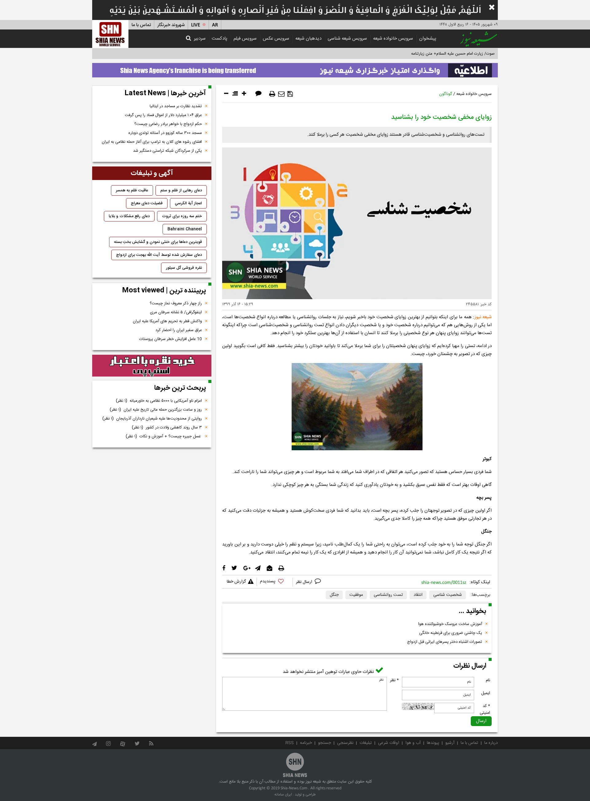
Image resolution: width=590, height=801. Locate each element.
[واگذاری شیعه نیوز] (295, 68)
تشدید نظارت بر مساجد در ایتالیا (176, 106)
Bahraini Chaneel (184, 229)
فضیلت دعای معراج (147, 203)
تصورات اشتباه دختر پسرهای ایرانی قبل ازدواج (444, 642)
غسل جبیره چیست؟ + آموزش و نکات (164, 436)
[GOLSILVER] (151, 365)
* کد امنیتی (485, 709)
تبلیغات (366, 743)
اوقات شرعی (388, 743)
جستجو (324, 743)
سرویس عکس (276, 38)
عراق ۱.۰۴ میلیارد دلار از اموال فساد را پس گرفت (163, 115)
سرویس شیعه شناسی (347, 38)
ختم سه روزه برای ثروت (182, 216)
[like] (274, 582)
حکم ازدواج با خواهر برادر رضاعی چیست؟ (168, 124)
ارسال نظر (304, 582)
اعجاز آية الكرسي (188, 203)
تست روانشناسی (388, 595)
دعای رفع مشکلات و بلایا (129, 216)
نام (488, 680)
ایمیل (485, 693)
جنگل (334, 595)
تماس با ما (141, 25)
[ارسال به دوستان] (281, 94)
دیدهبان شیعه (308, 38)
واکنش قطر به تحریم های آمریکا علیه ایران (167, 321)
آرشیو (449, 743)
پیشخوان (427, 38)
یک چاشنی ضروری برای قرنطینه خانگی (450, 633)
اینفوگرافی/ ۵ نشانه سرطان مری (176, 312)
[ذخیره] (290, 94)
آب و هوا (413, 743)
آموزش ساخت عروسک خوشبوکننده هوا (450, 624)
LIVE (195, 25)
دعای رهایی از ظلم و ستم (181, 190)
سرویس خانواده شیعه (393, 38)
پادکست (219, 38)
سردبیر (200, 38)
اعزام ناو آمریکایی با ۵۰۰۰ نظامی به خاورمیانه (159, 400)
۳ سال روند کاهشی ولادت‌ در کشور (167, 427)
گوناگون (445, 94)
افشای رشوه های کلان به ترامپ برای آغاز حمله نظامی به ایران (152, 142)
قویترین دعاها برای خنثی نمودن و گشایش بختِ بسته (158, 242)
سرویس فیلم (245, 38)
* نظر (394, 680)
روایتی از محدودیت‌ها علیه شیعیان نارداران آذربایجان (152, 418)
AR (215, 25)
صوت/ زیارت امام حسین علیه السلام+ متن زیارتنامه (453, 53)
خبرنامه (306, 743)
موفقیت (356, 595)
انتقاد (418, 595)
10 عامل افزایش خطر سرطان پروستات (170, 339)
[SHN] (110, 34)
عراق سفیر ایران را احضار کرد (178, 330)
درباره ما (491, 743)
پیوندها (433, 743)
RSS (289, 743)
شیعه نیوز (483, 317)
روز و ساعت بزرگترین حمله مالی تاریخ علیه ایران (156, 409)
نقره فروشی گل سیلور (184, 267)
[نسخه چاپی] (272, 94)
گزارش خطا (236, 581)
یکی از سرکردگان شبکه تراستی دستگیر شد (167, 150)
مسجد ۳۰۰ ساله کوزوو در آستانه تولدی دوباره (165, 133)
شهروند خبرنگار (171, 25)
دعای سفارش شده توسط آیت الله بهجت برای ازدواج (159, 255)
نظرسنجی (345, 743)
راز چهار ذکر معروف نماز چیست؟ (176, 303)
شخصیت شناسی (447, 595)
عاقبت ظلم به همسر (132, 190)
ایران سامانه (283, 794)
